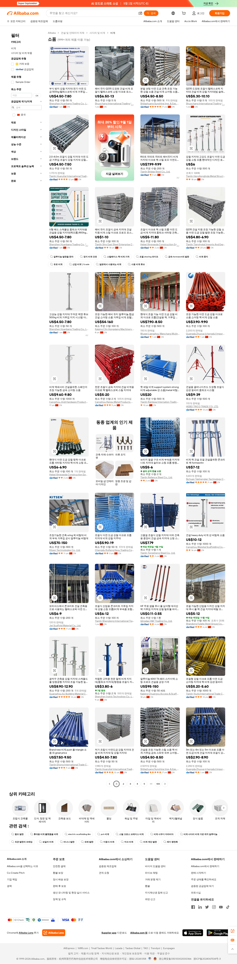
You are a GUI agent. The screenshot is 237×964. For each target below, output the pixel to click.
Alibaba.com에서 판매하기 (205, 866)
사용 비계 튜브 (138, 264)
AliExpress (69, 948)
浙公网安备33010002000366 (175, 958)
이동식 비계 (108, 842)
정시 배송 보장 (61, 879)
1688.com (83, 948)
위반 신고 (150, 899)
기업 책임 (12, 879)
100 (158, 784)
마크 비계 (128, 842)
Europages (169, 948)
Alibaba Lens (26, 932)
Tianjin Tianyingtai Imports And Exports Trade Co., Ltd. (205, 244)
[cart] (184, 13)
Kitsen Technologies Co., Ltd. (64, 550)
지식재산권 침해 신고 (156, 892)
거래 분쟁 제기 (153, 879)
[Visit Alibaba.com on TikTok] (228, 907)
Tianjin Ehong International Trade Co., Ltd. (69, 764)
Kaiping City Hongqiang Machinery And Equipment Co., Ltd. (114, 329)
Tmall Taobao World (101, 948)
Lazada (118, 948)
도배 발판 (88, 842)
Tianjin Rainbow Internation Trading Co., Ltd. (160, 402)
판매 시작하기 (198, 872)
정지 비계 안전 (90, 257)
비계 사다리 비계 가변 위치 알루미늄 (200, 834)
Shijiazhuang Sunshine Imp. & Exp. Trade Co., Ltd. (160, 103)
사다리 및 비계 (97, 32)
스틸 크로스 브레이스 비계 (131, 834)
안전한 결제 (59, 866)
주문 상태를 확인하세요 (203, 879)
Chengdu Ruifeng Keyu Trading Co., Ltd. (114, 550)
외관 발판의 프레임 (23, 842)
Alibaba (52, 32)
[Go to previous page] (109, 784)
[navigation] (26, 408)
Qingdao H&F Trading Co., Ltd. (156, 621)
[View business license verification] (149, 959)
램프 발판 (19, 834)
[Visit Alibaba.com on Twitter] (207, 907)
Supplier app (108, 932)
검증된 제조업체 (107, 866)
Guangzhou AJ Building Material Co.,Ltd (69, 693)
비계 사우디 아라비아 (163, 834)
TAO (145, 948)
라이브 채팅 (151, 872)
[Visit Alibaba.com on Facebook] (193, 907)
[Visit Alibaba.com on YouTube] (221, 907)
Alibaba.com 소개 (17, 859)
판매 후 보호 (59, 886)
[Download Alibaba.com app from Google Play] (218, 932)
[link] (232, 931)
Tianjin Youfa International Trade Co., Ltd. (205, 693)
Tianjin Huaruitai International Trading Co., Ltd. (69, 176)
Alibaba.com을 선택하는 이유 (22, 866)
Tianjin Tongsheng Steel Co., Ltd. (157, 552)
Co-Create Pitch (16, 872)
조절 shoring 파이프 (148, 257)
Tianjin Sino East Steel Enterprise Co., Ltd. (114, 244)
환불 (147, 886)
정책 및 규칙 (59, 899)
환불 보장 (58, 872)
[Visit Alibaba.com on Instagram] (214, 907)
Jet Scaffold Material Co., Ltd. (65, 625)
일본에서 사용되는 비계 (110, 264)
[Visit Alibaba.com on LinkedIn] (200, 907)
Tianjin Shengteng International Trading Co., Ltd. (114, 621)
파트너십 (196, 892)
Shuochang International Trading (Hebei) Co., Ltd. (114, 103)
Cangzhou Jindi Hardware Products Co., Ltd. (69, 402)
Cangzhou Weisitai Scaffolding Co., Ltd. (205, 547)
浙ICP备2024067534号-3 (207, 958)
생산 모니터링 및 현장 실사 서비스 (71, 892)
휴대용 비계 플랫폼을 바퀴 (46, 834)
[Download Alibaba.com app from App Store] (192, 932)
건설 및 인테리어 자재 (72, 32)
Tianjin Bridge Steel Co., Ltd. (155, 171)
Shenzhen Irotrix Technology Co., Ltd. (114, 696)
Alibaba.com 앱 (138, 932)
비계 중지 (203, 257)
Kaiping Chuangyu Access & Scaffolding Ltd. (160, 693)
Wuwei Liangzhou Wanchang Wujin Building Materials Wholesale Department (160, 333)
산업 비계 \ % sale (81, 264)
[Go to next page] (165, 784)
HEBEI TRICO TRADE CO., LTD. (202, 406)
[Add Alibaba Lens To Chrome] (53, 932)
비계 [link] (112, 32)
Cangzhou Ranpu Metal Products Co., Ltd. (114, 402)
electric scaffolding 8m (79, 834)
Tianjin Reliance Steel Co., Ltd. (156, 477)
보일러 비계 (48, 842)
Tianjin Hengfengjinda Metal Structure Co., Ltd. (205, 176)
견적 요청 (104, 872)
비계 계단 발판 (150, 842)
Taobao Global (132, 948)
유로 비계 (58, 264)
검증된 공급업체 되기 (202, 886)
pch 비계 (105, 834)
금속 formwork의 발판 (178, 257)
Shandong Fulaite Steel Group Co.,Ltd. (205, 623)
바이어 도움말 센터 (155, 866)
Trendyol (155, 948)
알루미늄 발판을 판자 (63, 257)
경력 (9, 886)
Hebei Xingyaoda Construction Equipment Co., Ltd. (160, 244)
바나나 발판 (69, 842)
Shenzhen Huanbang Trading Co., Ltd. (69, 103)
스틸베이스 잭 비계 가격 (118, 257)
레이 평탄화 (172, 842)
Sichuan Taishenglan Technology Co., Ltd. (205, 479)
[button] (140, 13)
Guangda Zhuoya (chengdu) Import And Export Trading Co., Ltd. (205, 333)
